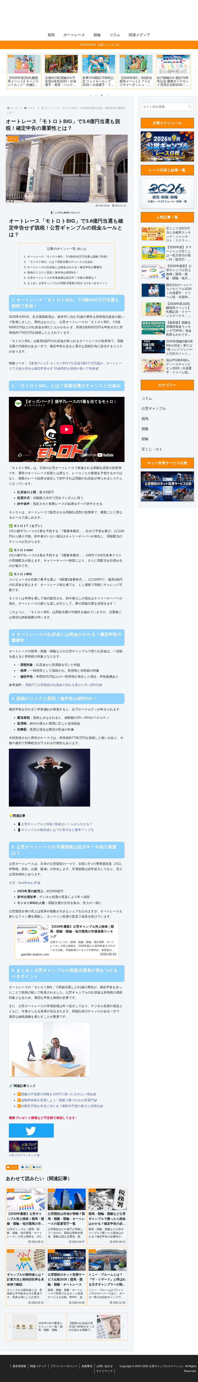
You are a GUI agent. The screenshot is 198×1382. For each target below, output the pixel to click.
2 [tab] (96, 95)
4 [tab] (108, 95)
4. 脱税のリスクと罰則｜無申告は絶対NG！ (51, 272)
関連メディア (38, 1366)
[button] (189, 106)
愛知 (27, 1167)
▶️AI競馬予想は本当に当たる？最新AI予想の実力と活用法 (58, 1106)
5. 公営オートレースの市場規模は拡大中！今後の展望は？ (60, 277)
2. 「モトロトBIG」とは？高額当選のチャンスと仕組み (58, 261)
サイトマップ (104, 1371)
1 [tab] (90, 95)
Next (195, 72)
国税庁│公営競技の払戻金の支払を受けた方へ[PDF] (62, 685)
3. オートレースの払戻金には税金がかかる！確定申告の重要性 (63, 267)
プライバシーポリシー (64, 1366)
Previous (3, 72)
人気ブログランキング (23, 1155)
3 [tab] (102, 95)
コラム (13, 1167)
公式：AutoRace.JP (23, 882)
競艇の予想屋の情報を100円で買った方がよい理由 (57, 1094)
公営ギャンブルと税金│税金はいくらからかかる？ (57, 824)
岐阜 (38, 1167)
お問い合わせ (104, 1366)
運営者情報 (19, 1366)
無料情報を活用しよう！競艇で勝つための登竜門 (59, 1100)
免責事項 (87, 1366)
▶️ (19, 1100)
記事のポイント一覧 (61, 248)
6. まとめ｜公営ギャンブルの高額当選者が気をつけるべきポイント (66, 283)
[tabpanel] (24, 71)
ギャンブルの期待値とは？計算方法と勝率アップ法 (57, 829)
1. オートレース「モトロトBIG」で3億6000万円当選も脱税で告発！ (66, 256)
